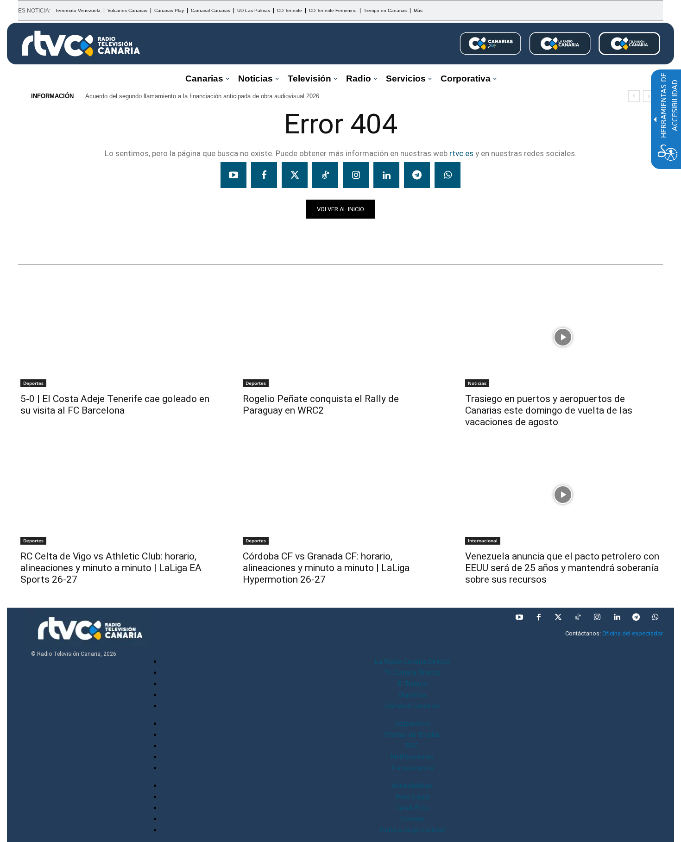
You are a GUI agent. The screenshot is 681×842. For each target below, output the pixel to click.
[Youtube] (233, 175)
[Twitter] (295, 175)
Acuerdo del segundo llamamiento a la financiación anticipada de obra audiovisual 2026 (202, 96)
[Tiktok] (325, 175)
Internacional (483, 540)
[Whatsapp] (447, 175)
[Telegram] (417, 175)
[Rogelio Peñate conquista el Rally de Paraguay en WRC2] (340, 337)
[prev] (634, 96)
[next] (649, 96)
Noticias (36, 235)
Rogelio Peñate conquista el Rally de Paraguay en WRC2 (321, 404)
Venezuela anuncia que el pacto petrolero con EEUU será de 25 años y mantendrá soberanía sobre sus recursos (562, 568)
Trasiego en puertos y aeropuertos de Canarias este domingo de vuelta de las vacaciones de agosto (548, 410)
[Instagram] (356, 175)
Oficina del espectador (632, 633)
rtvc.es (461, 153)
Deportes (33, 383)
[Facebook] (264, 175)
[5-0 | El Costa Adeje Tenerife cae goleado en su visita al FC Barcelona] (118, 337)
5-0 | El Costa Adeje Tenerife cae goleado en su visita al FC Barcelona (114, 404)
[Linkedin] (386, 175)
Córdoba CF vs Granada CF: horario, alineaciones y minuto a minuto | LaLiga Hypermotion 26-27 (326, 568)
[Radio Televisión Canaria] (81, 43)
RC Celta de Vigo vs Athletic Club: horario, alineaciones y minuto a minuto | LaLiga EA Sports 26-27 (111, 568)
